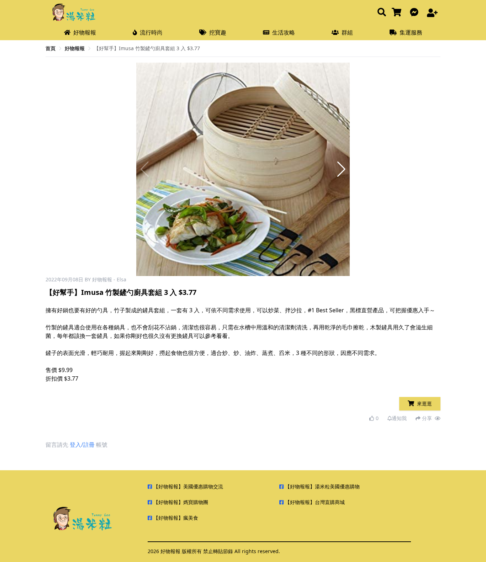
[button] (341, 169)
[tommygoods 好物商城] (398, 12)
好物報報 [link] (75, 48)
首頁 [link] (51, 48)
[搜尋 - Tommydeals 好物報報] (381, 12)
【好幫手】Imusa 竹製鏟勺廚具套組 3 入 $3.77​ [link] (147, 48)
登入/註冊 (82, 445)
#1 (311, 310)
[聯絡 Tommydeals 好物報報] (415, 12)
